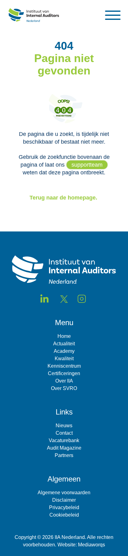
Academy (64, 351)
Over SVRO (64, 388)
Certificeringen (64, 373)
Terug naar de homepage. (64, 198)
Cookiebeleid (64, 515)
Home (64, 336)
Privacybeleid (64, 507)
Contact (64, 433)
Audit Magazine (64, 448)
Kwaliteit (64, 358)
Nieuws (64, 425)
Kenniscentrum (64, 366)
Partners (64, 455)
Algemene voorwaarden (64, 492)
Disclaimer (64, 500)
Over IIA (64, 380)
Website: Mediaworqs (81, 544)
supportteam (87, 165)
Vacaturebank (64, 440)
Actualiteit (64, 343)
